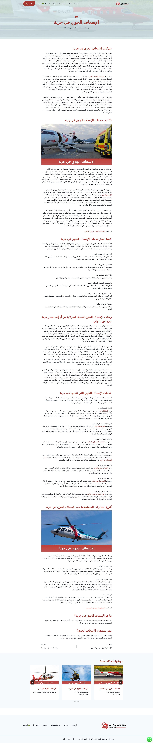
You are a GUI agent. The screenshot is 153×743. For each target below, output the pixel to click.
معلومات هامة (61, 3)
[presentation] (108, 674)
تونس (76, 17)
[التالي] (32, 682)
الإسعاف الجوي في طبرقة (78, 688)
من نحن (54, 3)
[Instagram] (64, 739)
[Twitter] (69, 739)
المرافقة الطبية (100, 426)
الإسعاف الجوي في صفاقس (109, 688)
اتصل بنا (47, 3)
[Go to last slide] (120, 682)
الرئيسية (76, 3)
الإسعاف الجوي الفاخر (101, 468)
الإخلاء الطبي (104, 411)
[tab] (78, 701)
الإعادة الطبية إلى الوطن (96, 442)
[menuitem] (40, 3)
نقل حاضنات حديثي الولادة (95, 494)
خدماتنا (66, 725)
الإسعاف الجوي (107, 195)
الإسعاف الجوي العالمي (96, 76)
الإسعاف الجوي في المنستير (96, 608)
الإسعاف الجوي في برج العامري (94, 231)
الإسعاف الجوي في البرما (49, 646)
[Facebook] (73, 739)
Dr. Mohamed (79, 28)
